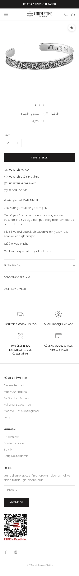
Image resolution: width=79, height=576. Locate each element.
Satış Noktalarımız (16, 456)
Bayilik (8, 449)
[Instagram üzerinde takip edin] (16, 552)
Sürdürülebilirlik (14, 443)
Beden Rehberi (14, 385)
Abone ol (16, 502)
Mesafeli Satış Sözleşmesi (21, 411)
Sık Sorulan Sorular (16, 398)
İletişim (8, 417)
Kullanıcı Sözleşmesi (17, 405)
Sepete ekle (39, 157)
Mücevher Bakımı (15, 392)
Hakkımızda (12, 437)
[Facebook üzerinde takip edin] (6, 552)
